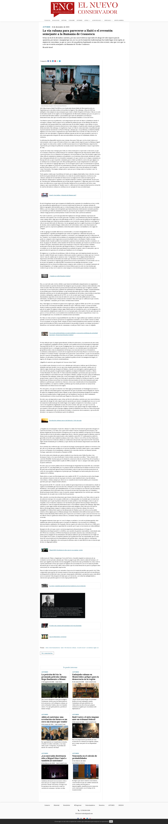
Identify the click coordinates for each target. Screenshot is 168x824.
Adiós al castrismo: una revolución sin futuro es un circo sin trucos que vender (54, 719)
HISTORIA (64, 20)
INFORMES (79, 20)
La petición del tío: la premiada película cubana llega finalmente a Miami (53, 676)
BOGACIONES (55, 20)
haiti (62, 647)
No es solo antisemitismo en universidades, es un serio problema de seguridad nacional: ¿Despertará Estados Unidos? (73, 334)
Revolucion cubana (70, 647)
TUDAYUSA (47, 20)
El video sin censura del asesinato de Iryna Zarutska (65, 625)
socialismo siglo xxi (92, 647)
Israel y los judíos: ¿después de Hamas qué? (62, 195)
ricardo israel (81, 647)
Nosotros (101, 805)
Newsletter (66, 805)
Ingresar (79, 805)
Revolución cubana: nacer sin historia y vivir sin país (65, 420)
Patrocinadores (90, 805)
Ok (111, 821)
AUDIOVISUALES (96, 20)
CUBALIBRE (72, 20)
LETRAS (86, 20)
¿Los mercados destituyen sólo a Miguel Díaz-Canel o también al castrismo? (53, 758)
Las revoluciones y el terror (57, 636)
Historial (56, 805)
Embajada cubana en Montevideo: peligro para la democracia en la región (85, 676)
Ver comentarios (46, 653)
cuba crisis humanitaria (52, 647)
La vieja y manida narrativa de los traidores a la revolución (67, 586)
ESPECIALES (107, 20)
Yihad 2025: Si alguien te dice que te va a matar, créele (66, 550)
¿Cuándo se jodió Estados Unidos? (60, 276)
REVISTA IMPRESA (119, 20)
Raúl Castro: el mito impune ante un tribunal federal (85, 718)
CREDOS (121, 805)
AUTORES (46, 27)
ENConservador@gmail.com (84, 813)
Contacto (47, 805)
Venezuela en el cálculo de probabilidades (84, 757)
